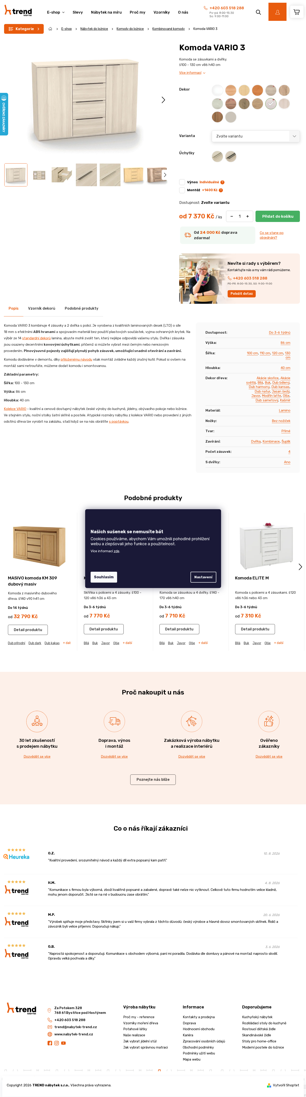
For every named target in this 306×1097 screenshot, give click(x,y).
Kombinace (271, 441)
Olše (286, 396)
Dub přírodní (16, 643)
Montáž (202, 190)
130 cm (287, 355)
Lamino (284, 410)
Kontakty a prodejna (199, 1017)
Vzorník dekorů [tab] (41, 308)
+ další (67, 643)
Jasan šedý (280, 391)
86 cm (285, 343)
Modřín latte (271, 396)
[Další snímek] (163, 100)
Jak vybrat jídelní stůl (140, 1041)
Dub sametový (266, 400)
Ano (287, 462)
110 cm (265, 353)
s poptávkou (118, 422)
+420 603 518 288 (227, 8)
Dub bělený (280, 383)
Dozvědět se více (37, 757)
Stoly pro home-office (259, 1041)
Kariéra (188, 1035)
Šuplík (286, 441)
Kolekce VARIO (15, 409)
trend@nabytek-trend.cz (75, 1027)
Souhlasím (104, 577)
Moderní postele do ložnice (263, 1047)
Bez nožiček (281, 421)
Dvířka (256, 441)
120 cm (277, 353)
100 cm (252, 353)
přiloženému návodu (76, 359)
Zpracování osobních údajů (204, 1041)
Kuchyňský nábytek (257, 1017)
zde (116, 551)
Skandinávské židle (256, 1035)
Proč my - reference (138, 1017)
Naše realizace (134, 1035)
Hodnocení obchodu (198, 1029)
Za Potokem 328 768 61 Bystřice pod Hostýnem (80, 1010)
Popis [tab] (14, 308)
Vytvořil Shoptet (286, 1085)
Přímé (285, 431)
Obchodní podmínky (198, 1047)
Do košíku (277, 216)
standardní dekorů (36, 338)
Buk (267, 383)
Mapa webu (191, 1059)
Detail (19, 630)
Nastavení (203, 577)
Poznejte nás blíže (153, 779)
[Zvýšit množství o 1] (247, 216)
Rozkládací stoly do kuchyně (264, 1023)
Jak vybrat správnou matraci (145, 1047)
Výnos (203, 182)
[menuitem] (56, 10)
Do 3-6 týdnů (279, 332)
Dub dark (35, 643)
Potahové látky (135, 1029)
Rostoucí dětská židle (259, 1029)
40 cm (285, 368)
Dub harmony (259, 387)
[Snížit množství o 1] (231, 216)
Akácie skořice (268, 378)
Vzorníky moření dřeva (140, 1023)
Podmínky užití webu (199, 1053)
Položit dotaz (242, 294)
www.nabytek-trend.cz (73, 1034)
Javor (255, 396)
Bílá (260, 383)
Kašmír (285, 400)
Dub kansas (280, 387)
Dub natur (262, 391)
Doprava (189, 1023)
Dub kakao (52, 643)
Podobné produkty (81, 308)
